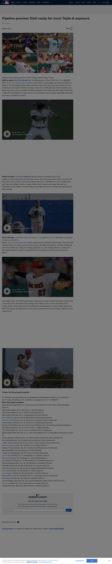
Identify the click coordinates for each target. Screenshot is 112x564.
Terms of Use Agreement (45, 562)
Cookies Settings (79, 560)
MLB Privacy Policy (32, 562)
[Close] (109, 561)
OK (92, 560)
